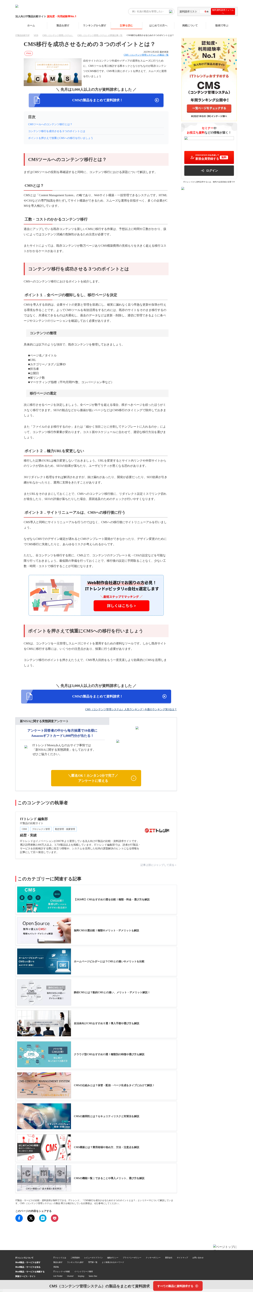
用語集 (56, 1266)
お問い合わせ (198, 1257)
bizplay (81, 1276)
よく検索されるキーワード (113, 1262)
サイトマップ (182, 1257)
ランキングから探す (94, 25)
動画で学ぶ (221, 25)
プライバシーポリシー (132, 1257)
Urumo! (70, 1276)
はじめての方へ (158, 25)
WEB (36, 35)
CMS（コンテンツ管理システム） (57, 35)
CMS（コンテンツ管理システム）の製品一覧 (146, 55)
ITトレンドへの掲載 (61, 1271)
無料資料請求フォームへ (223, 11)
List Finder (58, 1276)
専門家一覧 (92, 1262)
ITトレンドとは (59, 1257)
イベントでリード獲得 (83, 1271)
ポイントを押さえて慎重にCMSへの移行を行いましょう (60, 138)
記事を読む (126, 25)
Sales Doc (93, 1276)
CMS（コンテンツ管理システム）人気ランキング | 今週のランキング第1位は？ (131, 709)
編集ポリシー (112, 1257)
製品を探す (62, 25)
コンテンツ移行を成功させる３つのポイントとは (56, 131)
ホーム (31, 25)
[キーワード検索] (171, 11)
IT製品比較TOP (22, 35)
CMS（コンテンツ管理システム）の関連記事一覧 (99, 35)
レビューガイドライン (93, 1257)
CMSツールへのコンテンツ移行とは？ (50, 124)
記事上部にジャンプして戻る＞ (159, 865)
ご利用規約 (75, 1257)
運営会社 (168, 1257)
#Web (28, 53)
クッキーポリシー (153, 1257)
